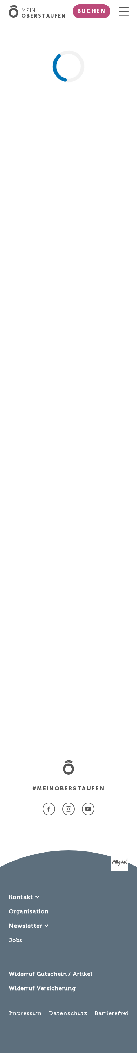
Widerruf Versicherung (42, 988)
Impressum (25, 1013)
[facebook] (49, 809)
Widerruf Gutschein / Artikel (50, 973)
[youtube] (88, 809)
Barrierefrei (111, 1013)
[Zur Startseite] (15, 11)
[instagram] (68, 809)
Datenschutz (68, 1013)
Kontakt (21, 897)
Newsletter (25, 925)
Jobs (15, 940)
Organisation (29, 911)
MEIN (43, 13)
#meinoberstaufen (68, 788)
